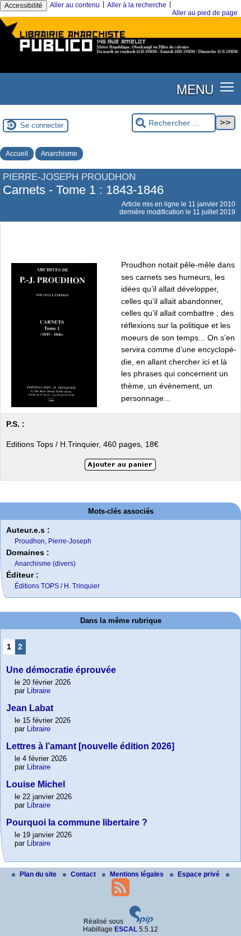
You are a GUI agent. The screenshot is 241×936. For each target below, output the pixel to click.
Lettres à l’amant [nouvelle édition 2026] (90, 746)
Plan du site (39, 874)
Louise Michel (35, 784)
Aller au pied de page (205, 13)
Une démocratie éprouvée (61, 670)
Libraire (38, 690)
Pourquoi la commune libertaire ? (76, 822)
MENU (195, 89)
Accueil (17, 154)
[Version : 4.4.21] (141, 921)
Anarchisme (59, 154)
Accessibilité (23, 6)
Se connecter (41, 125)
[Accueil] (120, 55)
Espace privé (199, 874)
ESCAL (125, 929)
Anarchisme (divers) (45, 564)
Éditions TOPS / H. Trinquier (57, 586)
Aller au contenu (75, 5)
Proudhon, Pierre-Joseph (53, 541)
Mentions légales (137, 874)
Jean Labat (29, 708)
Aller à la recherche (136, 5)
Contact (84, 874)
